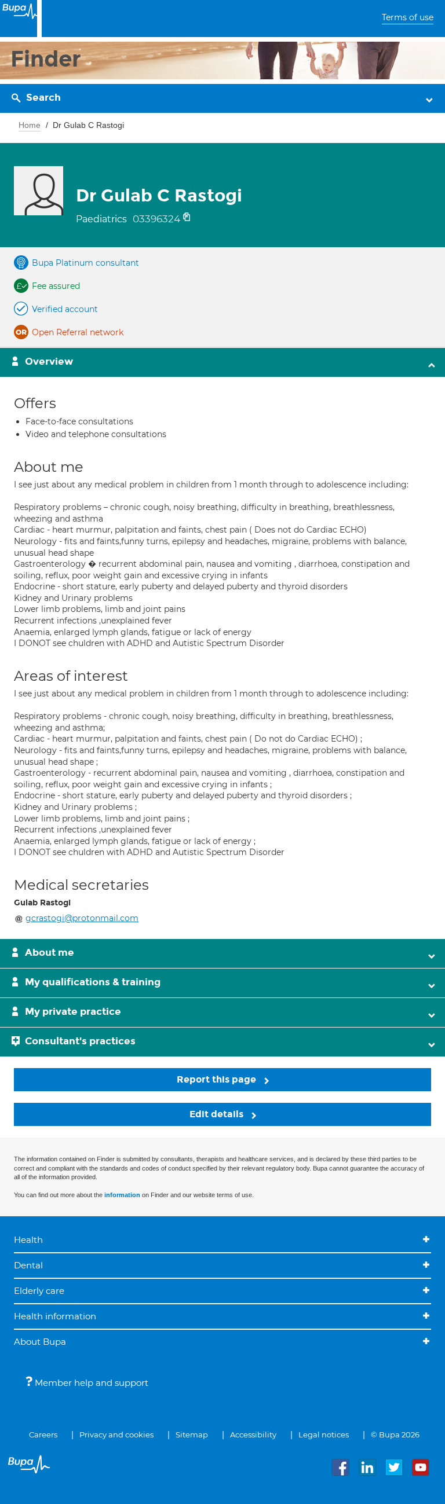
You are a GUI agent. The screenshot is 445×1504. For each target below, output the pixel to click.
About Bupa (40, 1341)
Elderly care (39, 1290)
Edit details (217, 1114)
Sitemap (192, 1434)
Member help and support (90, 1382)
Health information (55, 1316)
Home (30, 125)
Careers (43, 1434)
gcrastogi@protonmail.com (81, 918)
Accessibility (253, 1434)
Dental (28, 1265)
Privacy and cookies (116, 1434)
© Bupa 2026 (395, 1434)
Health (28, 1239)
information (122, 1194)
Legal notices (323, 1434)
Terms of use (407, 17)
